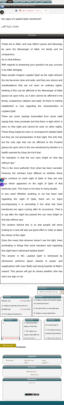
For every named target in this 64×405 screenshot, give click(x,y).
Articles (26, 363)
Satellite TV (45, 363)
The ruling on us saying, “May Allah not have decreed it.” (31, 328)
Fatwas (44, 360)
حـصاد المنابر (32, 383)
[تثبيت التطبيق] (2, 184)
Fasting (8, 6)
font (38, 11)
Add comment (9, 345)
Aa (46, 11)
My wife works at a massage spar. (47, 300)
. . (8, 403)
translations (30, 11)
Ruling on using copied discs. (46, 305)
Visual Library (10, 360)
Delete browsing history (11, 338)
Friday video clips (29, 360)
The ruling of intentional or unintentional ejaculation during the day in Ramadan (15, 310)
